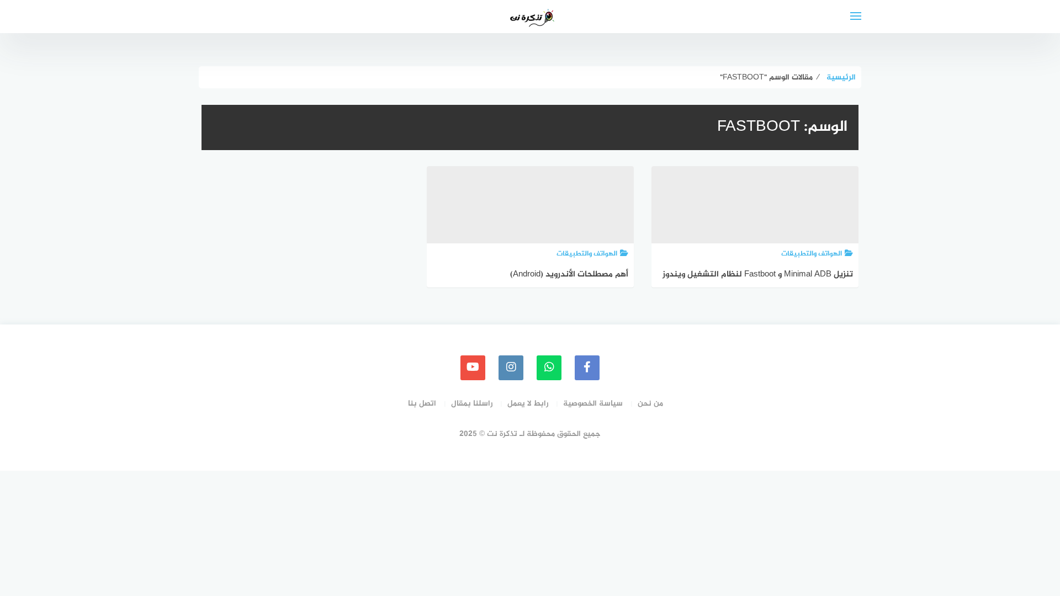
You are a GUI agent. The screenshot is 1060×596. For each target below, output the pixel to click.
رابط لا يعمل (527, 403)
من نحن (650, 403)
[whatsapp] (549, 367)
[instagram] (511, 367)
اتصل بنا (422, 403)
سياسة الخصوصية (593, 403)
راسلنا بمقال (471, 403)
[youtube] (472, 367)
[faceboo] (587, 367)
